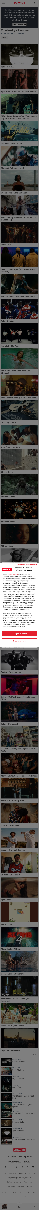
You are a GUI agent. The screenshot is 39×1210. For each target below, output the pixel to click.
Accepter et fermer (19, 633)
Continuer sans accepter (27, 565)
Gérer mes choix (19, 641)
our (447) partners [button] (13, 574)
